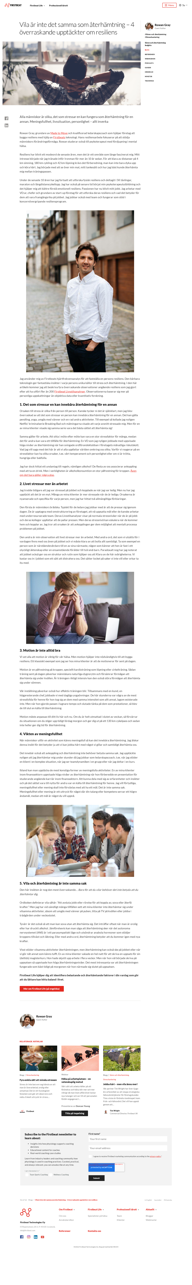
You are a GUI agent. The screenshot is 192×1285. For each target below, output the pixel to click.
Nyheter (148, 76)
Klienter (121, 1220)
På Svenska (168, 1200)
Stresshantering (152, 37)
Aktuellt (150, 1209)
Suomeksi (157, 1200)
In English (148, 1200)
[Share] (6, 125)
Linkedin (36, 1237)
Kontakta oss (94, 1231)
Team (119, 1215)
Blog (147, 50)
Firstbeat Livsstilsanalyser (69, 391)
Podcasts (149, 63)
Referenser (150, 54)
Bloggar (149, 1215)
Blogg (30, 1200)
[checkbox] (53, 1175)
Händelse (149, 72)
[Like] (6, 118)
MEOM (115, 1247)
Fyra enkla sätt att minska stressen (38, 1079)
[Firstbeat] (13, 5)
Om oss (62, 1215)
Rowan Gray (162, 25)
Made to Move (59, 133)
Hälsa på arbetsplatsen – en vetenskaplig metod (76, 1080)
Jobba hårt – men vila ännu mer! (120, 1084)
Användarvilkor (66, 1220)
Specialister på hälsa (97, 1215)
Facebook (22, 1237)
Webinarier (150, 59)
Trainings (149, 81)
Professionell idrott (58, 5)
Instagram (29, 1237)
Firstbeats (59, 137)
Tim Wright (115, 1111)
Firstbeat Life (36, 5)
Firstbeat (30, 1111)
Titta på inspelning (74, 1113)
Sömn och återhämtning (156, 34)
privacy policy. (155, 1156)
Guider (148, 67)
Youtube (42, 1237)
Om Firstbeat (66, 1209)
